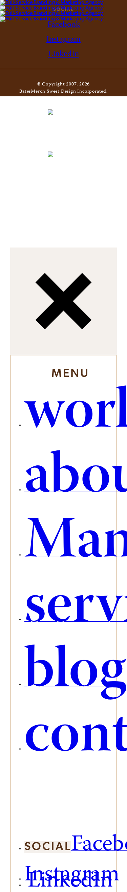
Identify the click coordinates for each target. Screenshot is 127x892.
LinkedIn (63, 54)
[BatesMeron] (51, 11)
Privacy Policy (88, 98)
